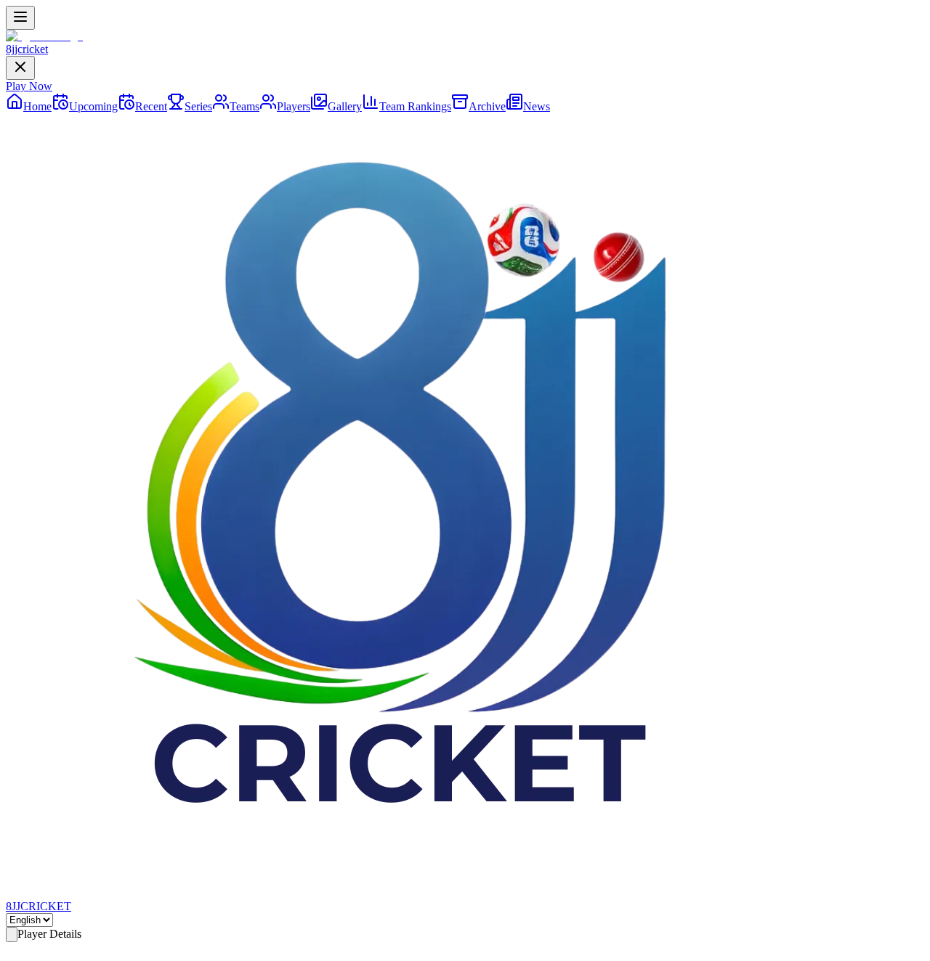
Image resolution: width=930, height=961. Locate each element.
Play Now (29, 86)
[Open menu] (20, 18)
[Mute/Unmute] (40, 952)
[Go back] (11, 934)
